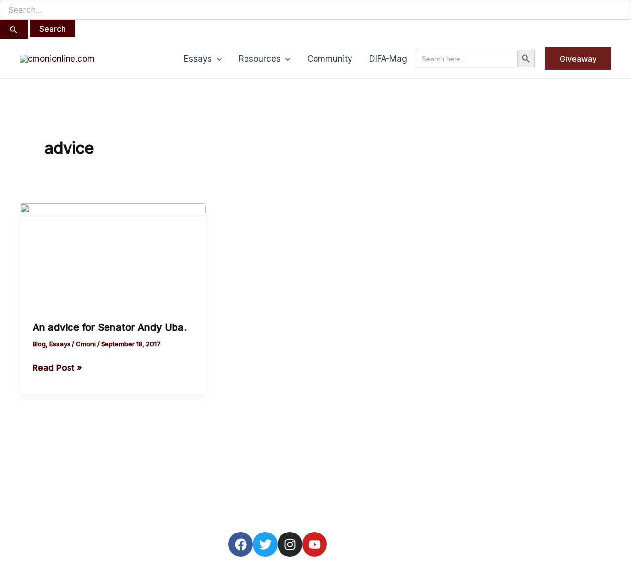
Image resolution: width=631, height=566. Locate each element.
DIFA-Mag (388, 59)
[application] (217, 58)
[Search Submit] (14, 29)
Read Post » (57, 367)
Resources (259, 59)
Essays (198, 59)
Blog (39, 344)
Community (329, 59)
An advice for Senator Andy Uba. (110, 327)
